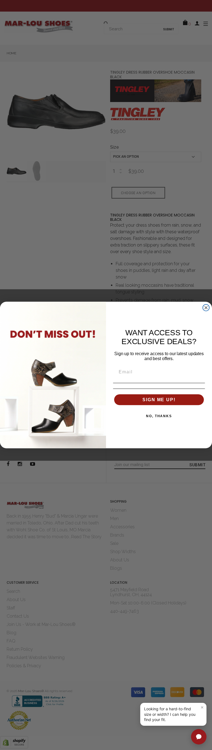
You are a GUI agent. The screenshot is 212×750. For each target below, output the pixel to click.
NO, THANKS (159, 416)
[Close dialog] (206, 307)
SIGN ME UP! (158, 399)
